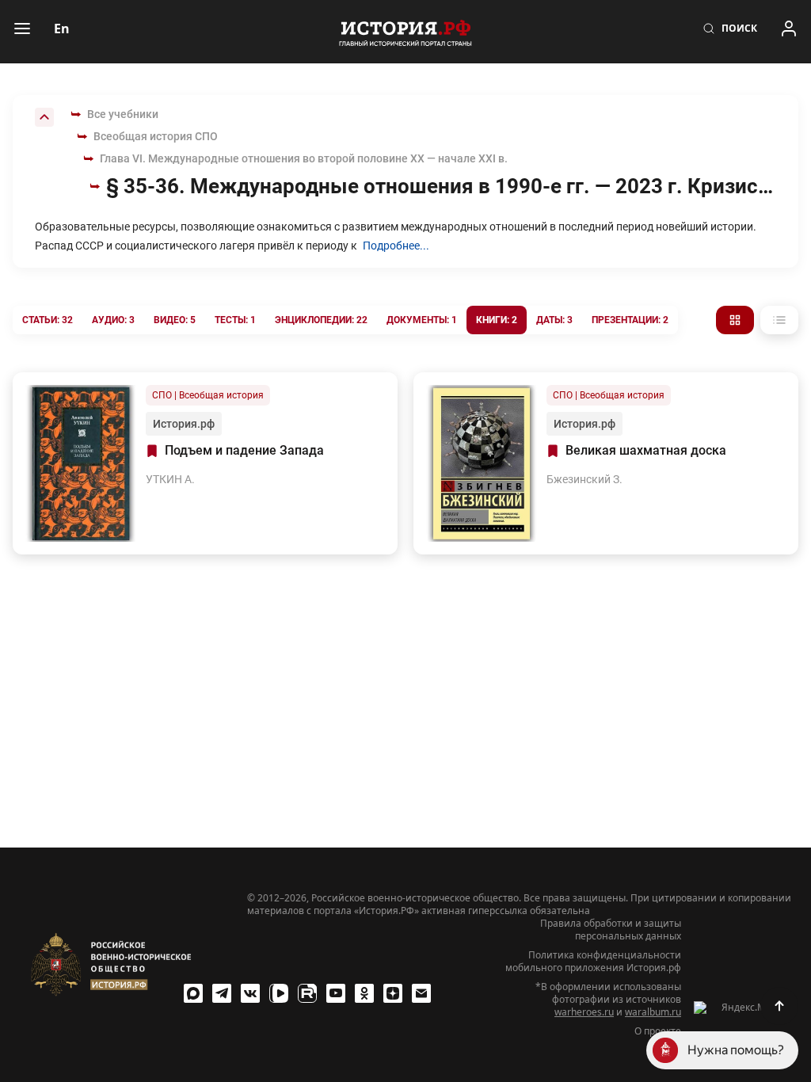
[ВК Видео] (278, 993)
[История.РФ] (405, 31)
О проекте (657, 1031)
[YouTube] (335, 993)
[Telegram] (221, 993)
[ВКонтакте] (250, 993)
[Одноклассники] (364, 993)
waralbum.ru (653, 1012)
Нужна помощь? (735, 1049)
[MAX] (193, 993)
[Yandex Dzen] (392, 993)
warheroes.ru (584, 1012)
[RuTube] (307, 993)
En (62, 28)
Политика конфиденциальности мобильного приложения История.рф (593, 961)
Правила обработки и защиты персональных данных (610, 930)
